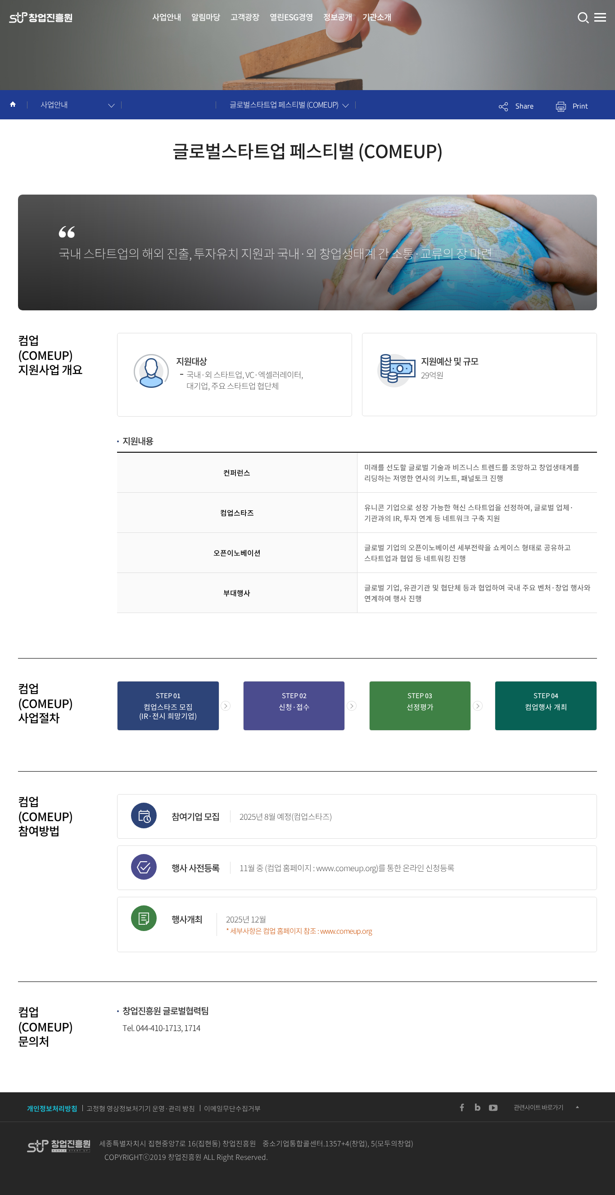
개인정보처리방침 (52, 1108)
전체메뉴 (600, 17)
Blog (477, 1108)
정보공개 (337, 17)
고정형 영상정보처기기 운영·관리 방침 (140, 1108)
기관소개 (376, 17)
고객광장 (245, 17)
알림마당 (205, 17)
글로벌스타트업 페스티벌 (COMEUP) (284, 104)
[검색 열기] (582, 18)
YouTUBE (493, 1108)
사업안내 (166, 17)
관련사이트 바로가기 (538, 1107)
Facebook (461, 1108)
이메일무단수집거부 (232, 1108)
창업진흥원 (40, 18)
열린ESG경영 (291, 17)
